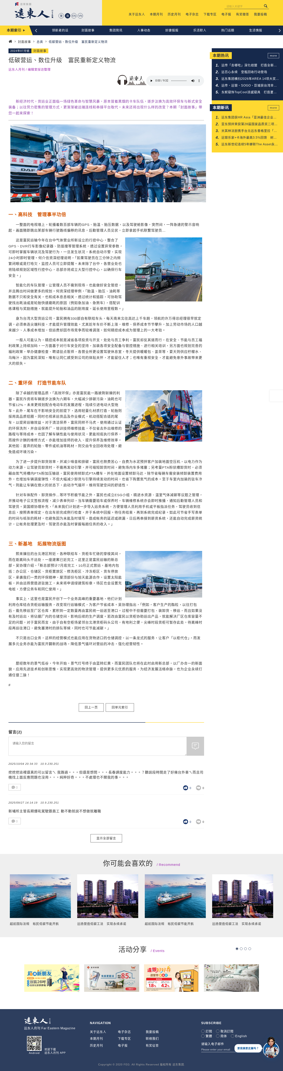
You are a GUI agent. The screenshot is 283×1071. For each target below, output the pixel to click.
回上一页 (91, 707)
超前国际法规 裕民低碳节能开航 (34, 923)
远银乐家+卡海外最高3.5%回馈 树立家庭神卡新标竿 (249, 138)
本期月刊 (96, 1038)
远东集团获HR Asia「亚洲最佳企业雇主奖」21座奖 (249, 118)
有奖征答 (152, 1045)
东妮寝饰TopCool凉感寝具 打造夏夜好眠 (249, 93)
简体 (223, 1036)
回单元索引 (120, 707)
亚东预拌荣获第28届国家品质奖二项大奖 (249, 124)
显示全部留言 (106, 838)
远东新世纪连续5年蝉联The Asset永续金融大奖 (249, 145)
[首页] (10, 41)
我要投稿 (152, 1032)
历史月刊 (96, 1045)
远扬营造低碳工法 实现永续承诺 (101, 923)
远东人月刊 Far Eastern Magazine (49, 1028)
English (241, 1036)
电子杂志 (124, 1032)
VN (80, 15)
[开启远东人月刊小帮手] (271, 1047)
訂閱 (209, 1031)
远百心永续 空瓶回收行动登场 (244, 72)
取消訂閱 (227, 1031)
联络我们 (152, 1038)
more (273, 55)
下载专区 (124, 1038)
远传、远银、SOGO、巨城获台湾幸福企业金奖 (249, 86)
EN (74, 15)
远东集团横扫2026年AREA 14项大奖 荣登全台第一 (250, 79)
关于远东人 (98, 1032)
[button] (237, 948)
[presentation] (36, 30)
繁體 (209, 1036)
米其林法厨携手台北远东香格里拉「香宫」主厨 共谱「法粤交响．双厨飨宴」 (250, 131)
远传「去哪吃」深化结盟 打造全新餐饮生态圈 (249, 66)
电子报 (123, 1045)
